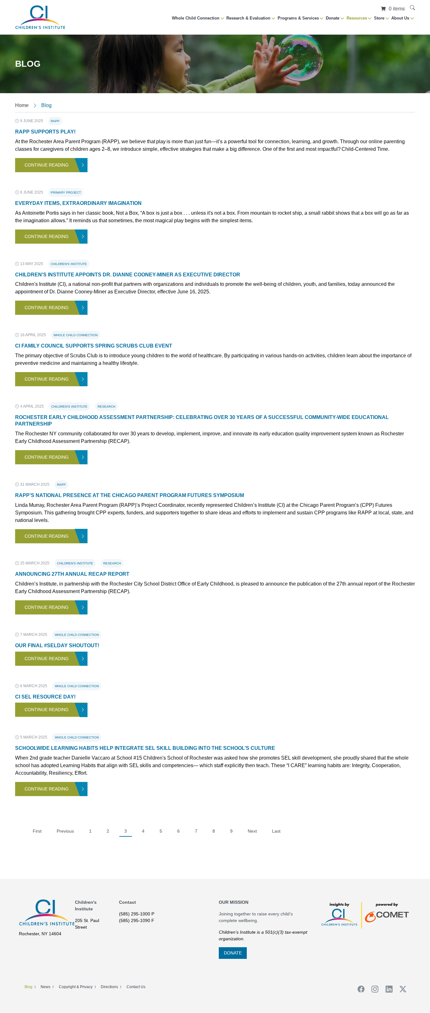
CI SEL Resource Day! (45, 696)
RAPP (55, 121)
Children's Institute (69, 264)
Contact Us (136, 987)
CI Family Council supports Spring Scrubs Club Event (93, 345)
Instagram (373, 989)
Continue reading (47, 164)
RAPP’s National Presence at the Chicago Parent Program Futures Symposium (129, 495)
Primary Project (66, 192)
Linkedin (387, 989)
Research (106, 406)
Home (22, 105)
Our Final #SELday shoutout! (57, 645)
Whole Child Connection (76, 335)
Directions (109, 987)
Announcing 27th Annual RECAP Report (72, 574)
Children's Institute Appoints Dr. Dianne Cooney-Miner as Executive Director (127, 274)
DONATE (233, 952)
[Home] (40, 17)
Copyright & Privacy (76, 987)
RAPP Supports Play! (45, 131)
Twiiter (401, 989)
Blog (28, 987)
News (45, 987)
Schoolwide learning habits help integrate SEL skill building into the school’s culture (145, 748)
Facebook (359, 989)
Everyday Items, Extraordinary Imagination (78, 203)
